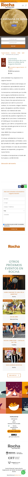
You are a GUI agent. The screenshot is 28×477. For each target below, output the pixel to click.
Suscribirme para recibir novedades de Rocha (14, 225)
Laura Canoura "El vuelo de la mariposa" (14, 293)
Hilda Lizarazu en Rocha (14, 365)
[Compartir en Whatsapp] (25, 186)
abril (23, 53)
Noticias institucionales (14, 423)
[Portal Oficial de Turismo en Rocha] (7, 5)
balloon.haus (18, 475)
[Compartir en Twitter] (22, 186)
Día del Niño (14, 317)
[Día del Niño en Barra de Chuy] (14, 307)
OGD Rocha (14, 419)
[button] (26, 5)
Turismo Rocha (5, 53)
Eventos (13, 53)
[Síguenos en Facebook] (12, 434)
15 (3, 54)
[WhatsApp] (23, 472)
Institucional (23, 1)
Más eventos (13, 375)
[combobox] (13, 39)
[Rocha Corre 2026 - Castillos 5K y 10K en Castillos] (14, 330)
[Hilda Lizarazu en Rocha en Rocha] (14, 355)
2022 (19, 53)
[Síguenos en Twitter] (14, 434)
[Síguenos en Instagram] (16, 434)
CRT (14, 420)
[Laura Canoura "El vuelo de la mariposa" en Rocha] (14, 282)
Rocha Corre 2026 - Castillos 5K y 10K (14, 341)
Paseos (14, 25)
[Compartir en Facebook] (19, 186)
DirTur (14, 422)
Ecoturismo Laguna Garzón (17, 67)
